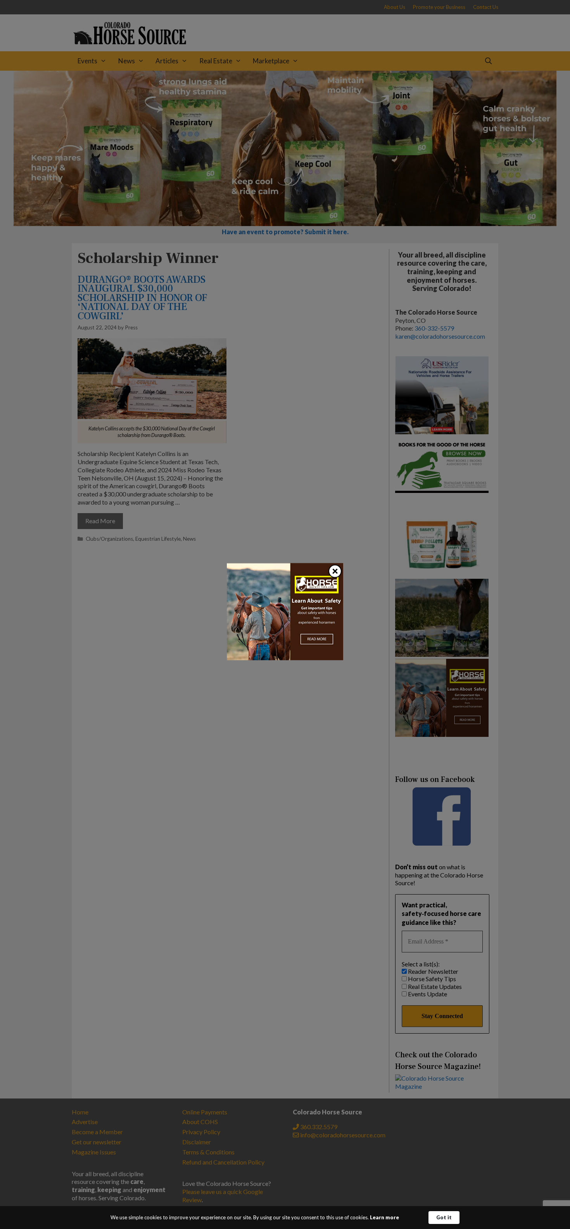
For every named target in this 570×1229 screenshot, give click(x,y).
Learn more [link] (384, 1217)
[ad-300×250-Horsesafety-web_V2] (285, 658)
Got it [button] (444, 1217)
